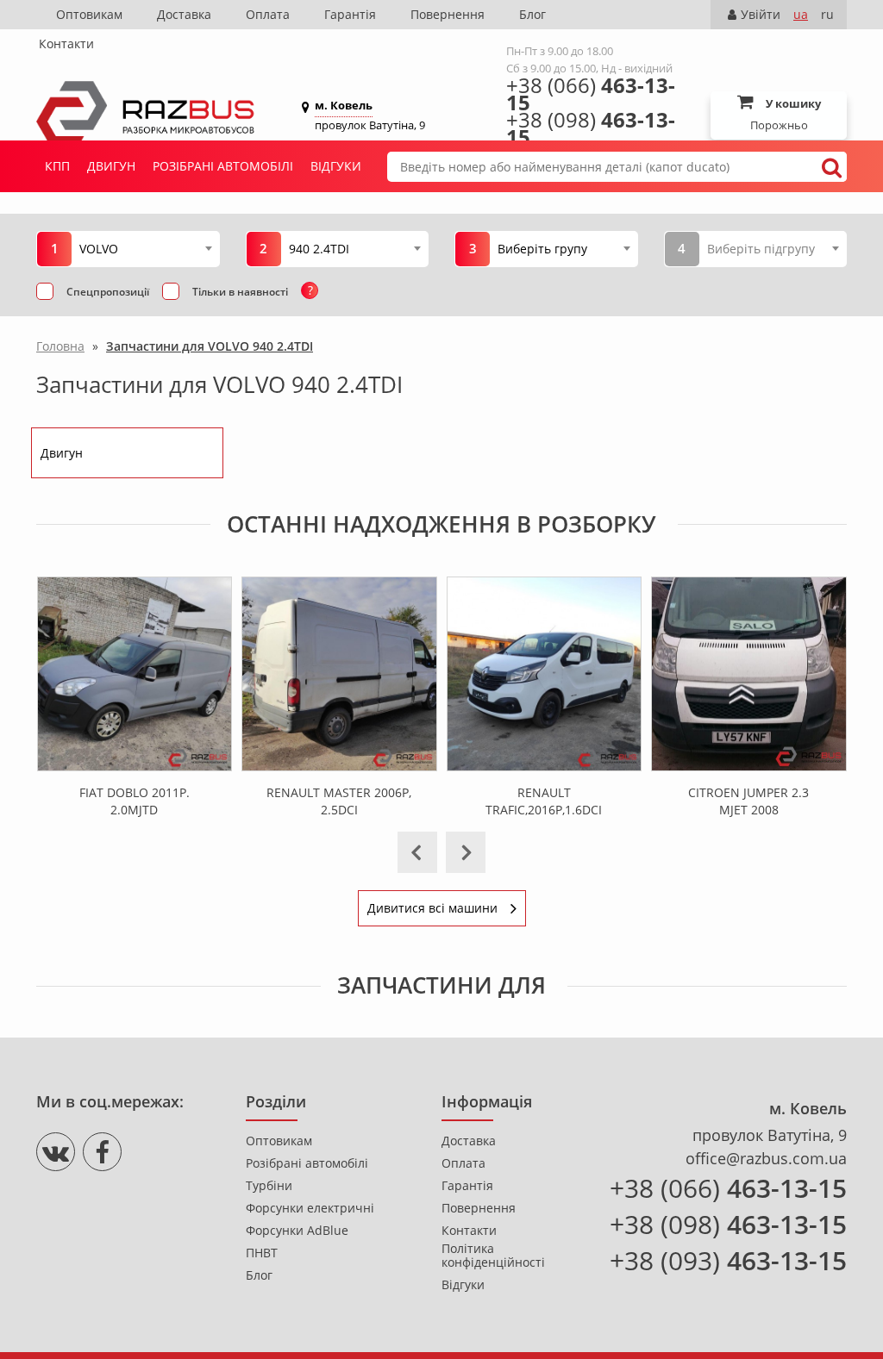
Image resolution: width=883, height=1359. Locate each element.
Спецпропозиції (107, 291)
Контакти (66, 43)
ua (800, 14)
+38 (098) (590, 128)
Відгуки (335, 166)
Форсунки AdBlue (297, 1230)
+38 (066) (590, 94)
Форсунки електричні (310, 1208)
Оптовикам (89, 14)
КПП (57, 166)
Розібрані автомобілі (223, 166)
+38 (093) (728, 1260)
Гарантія (350, 14)
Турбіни (269, 1186)
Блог (532, 14)
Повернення (447, 14)
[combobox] (145, 248)
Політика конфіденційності (493, 1255)
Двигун (111, 166)
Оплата (268, 14)
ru (827, 14)
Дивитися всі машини (432, 908)
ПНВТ (262, 1253)
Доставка (184, 14)
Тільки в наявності (240, 291)
